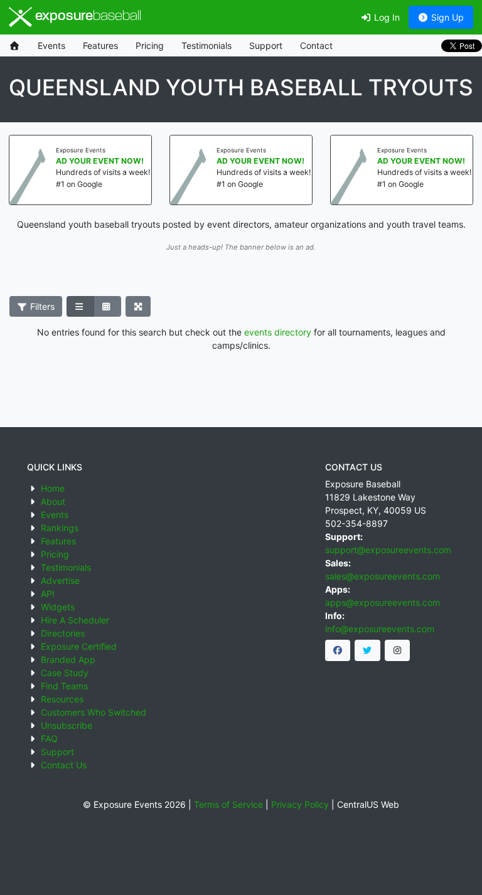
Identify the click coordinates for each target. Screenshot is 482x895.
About (53, 501)
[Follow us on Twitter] (367, 650)
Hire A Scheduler (75, 620)
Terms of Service (228, 804)
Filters (41, 306)
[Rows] (80, 306)
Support (265, 45)
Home (53, 488)
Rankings (59, 527)
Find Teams (64, 686)
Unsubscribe (66, 725)
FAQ (49, 738)
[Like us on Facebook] (338, 650)
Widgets (58, 606)
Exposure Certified (79, 646)
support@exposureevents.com (388, 549)
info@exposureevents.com (379, 628)
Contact (316, 45)
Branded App (68, 659)
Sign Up (446, 17)
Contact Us (64, 765)
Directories (63, 633)
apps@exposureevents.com (382, 602)
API (48, 593)
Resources (62, 699)
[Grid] (107, 306)
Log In (386, 17)
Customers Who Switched (93, 712)
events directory (277, 332)
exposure (86, 16)
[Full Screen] (138, 306)
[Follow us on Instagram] (397, 650)
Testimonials (206, 45)
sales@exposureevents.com (382, 576)
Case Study (64, 672)
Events (51, 45)
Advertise (60, 580)
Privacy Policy (300, 804)
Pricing (150, 45)
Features (100, 45)
